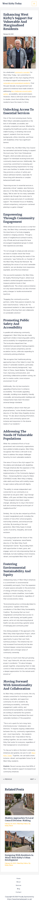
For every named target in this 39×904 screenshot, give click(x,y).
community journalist (22, 72)
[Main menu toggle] (34, 3)
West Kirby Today (12, 3)
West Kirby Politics (22, 823)
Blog (18, 889)
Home (18, 878)
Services (18, 885)
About (18, 882)
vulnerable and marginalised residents (16, 83)
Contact (18, 892)
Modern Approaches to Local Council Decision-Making (19, 819)
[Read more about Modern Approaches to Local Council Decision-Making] (19, 804)
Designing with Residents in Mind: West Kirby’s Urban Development (19, 857)
